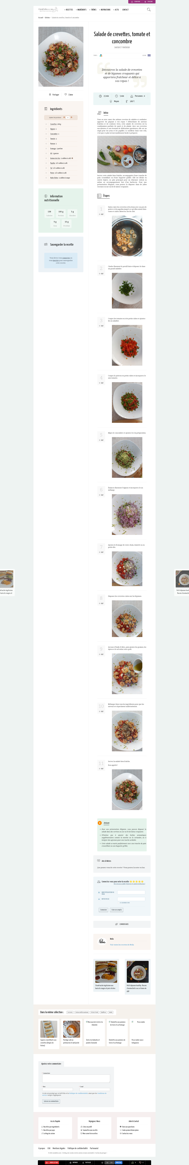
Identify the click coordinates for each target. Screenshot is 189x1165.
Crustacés (70, 1012)
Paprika (52, 163)
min (111, 1162)
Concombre (53, 134)
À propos (41, 1148)
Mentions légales (59, 1148)
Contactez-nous (127, 1133)
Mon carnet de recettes (90, 1133)
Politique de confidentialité (78, 1093)
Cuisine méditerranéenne (81, 1012)
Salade (110, 1012)
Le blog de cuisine (49, 1133)
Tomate (52, 139)
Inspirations (105, 10)
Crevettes (53, 124)
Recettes (69, 10)
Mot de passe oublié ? (120, 884)
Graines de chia (55, 158)
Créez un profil (87, 1127)
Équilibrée (103, 1012)
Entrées (47, 18)
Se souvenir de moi (125, 903)
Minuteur (118, 1162)
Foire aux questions (128, 1127)
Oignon (52, 129)
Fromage (53, 149)
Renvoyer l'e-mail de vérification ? (135, 884)
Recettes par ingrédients (51, 1127)
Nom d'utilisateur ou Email (108, 893)
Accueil (40, 18)
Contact (125, 10)
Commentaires (124, 924)
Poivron (52, 144)
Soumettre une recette (90, 1130)
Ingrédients (81, 10)
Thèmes (93, 10)
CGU (48, 1148)
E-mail (81, 1086)
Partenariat (94, 1148)
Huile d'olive (54, 178)
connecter (66, 258)
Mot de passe (105, 899)
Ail (51, 153)
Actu (117, 10)
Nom (43, 1086)
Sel (51, 168)
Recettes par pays (49, 1130)
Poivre (52, 173)
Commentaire (46, 1073)
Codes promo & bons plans (130, 1130)
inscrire (56, 260)
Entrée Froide (94, 1012)
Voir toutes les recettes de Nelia (122, 945)
